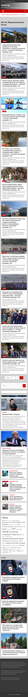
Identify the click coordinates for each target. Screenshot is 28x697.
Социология (5, 551)
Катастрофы (19, 529)
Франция (4, 412)
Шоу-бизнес (5, 552)
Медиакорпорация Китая (13, 539)
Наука (3, 543)
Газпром (14, 524)
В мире (5, 524)
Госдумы (18, 524)
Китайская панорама (10, 533)
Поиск (24, 385)
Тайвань (14, 551)
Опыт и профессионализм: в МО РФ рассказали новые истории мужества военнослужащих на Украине (17, 486)
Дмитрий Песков (18, 526)
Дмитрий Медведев (8, 526)
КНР (14, 529)
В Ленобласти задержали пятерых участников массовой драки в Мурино (13, 579)
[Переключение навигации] (3, 11)
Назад (8, 377)
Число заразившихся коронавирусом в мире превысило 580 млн (16, 498)
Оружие (13, 545)
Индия (4, 529)
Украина (19, 551)
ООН (3, 545)
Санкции (7, 547)
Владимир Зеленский (8, 522)
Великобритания (6, 448)
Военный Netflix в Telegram (11, 414)
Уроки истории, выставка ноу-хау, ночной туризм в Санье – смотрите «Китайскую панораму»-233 (13, 361)
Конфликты (16, 534)
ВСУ (7, 520)
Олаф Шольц (8, 545)
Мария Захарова (9, 536)
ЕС (24, 526)
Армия (4, 520)
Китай (4, 41)
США (3, 547)
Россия (21, 545)
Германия (11, 495)
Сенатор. (6, 5)
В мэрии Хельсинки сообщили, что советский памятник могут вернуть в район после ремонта (13, 652)
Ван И (10, 520)
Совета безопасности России (15, 549)
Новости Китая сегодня (15, 543)
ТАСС (10, 551)
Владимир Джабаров (16, 520)
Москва (16, 541)
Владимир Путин (20, 522)
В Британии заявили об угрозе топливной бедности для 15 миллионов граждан (16, 475)
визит (10, 552)
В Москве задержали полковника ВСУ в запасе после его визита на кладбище (13, 602)
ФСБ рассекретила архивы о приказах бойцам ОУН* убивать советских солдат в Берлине (16, 509)
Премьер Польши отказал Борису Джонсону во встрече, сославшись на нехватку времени (13, 451)
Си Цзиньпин (13, 547)
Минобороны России (8, 541)
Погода (17, 545)
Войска (10, 524)
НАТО (20, 541)
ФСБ (22, 551)
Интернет (9, 529)
